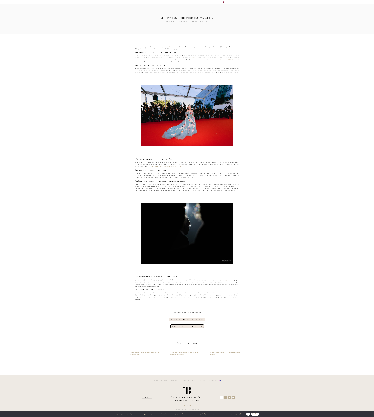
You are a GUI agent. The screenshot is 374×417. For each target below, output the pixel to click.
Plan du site (187, 405)
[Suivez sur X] (229, 397)
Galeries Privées (215, 2)
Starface (193, 57)
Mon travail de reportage (187, 320)
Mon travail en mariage (187, 326)
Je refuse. (255, 414)
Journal (196, 2)
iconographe (226, 280)
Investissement (185, 2)
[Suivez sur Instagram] (233, 397)
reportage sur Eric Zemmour (166, 47)
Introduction (162, 2)
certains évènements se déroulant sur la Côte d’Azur (166, 166)
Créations (172, 2)
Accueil (152, 2)
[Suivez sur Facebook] (225, 397)
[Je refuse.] (372, 414)
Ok (248, 414)
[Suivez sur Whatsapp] (221, 397)
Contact (203, 2)
